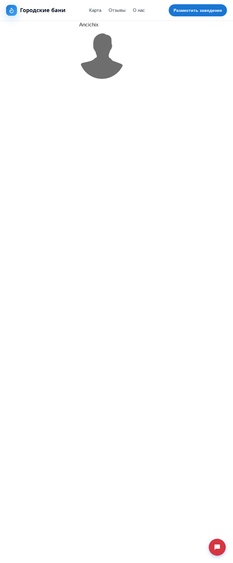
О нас (139, 10)
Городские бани (43, 10)
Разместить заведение (198, 10)
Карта (95, 10)
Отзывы (117, 10)
